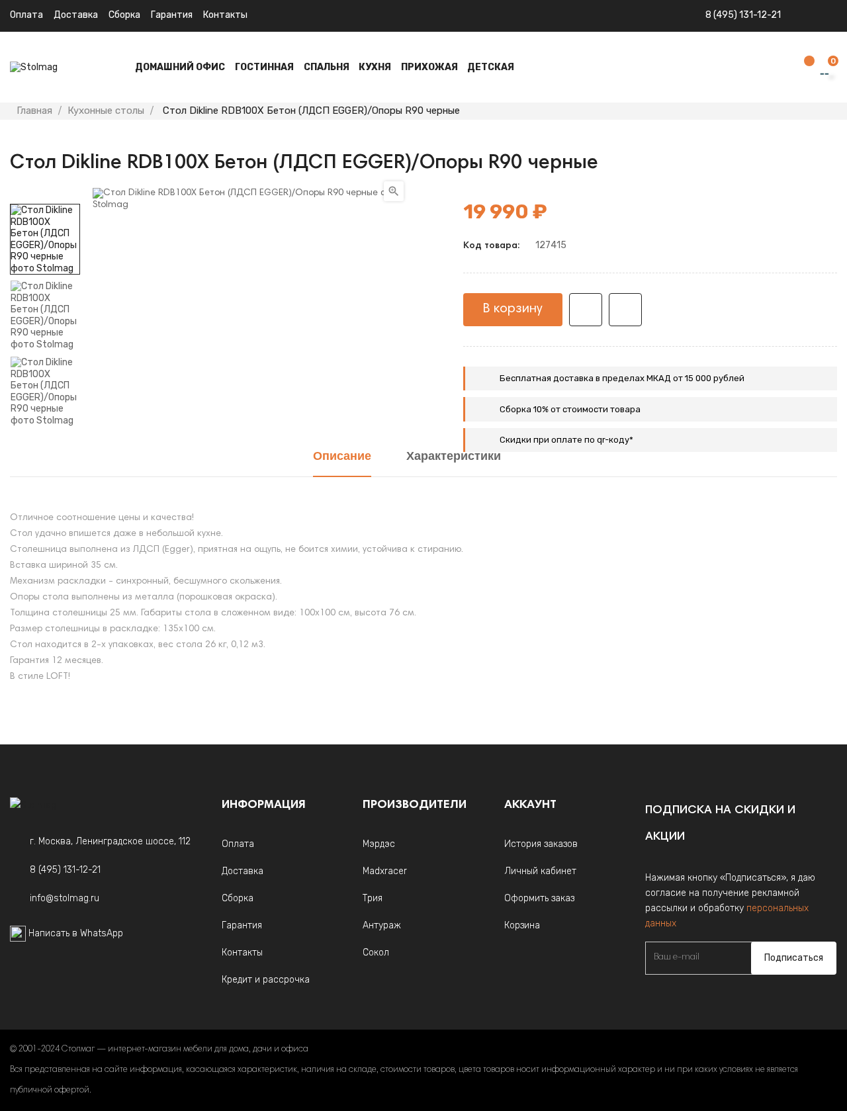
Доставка (76, 15)
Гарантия (172, 15)
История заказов (541, 844)
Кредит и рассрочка (266, 979)
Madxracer (385, 871)
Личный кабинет (540, 871)
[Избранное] (802, 67)
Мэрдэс (379, 844)
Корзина (522, 925)
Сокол (376, 952)
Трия (372, 898)
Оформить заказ (539, 898)
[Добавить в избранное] (585, 309)
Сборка (124, 15)
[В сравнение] (625, 309)
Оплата (26, 15)
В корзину (513, 309)
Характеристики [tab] (453, 457)
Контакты (225, 15)
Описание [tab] (342, 457)
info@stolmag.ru (64, 898)
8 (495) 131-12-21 (743, 15)
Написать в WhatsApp (75, 933)
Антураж (382, 925)
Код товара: (491, 246)
